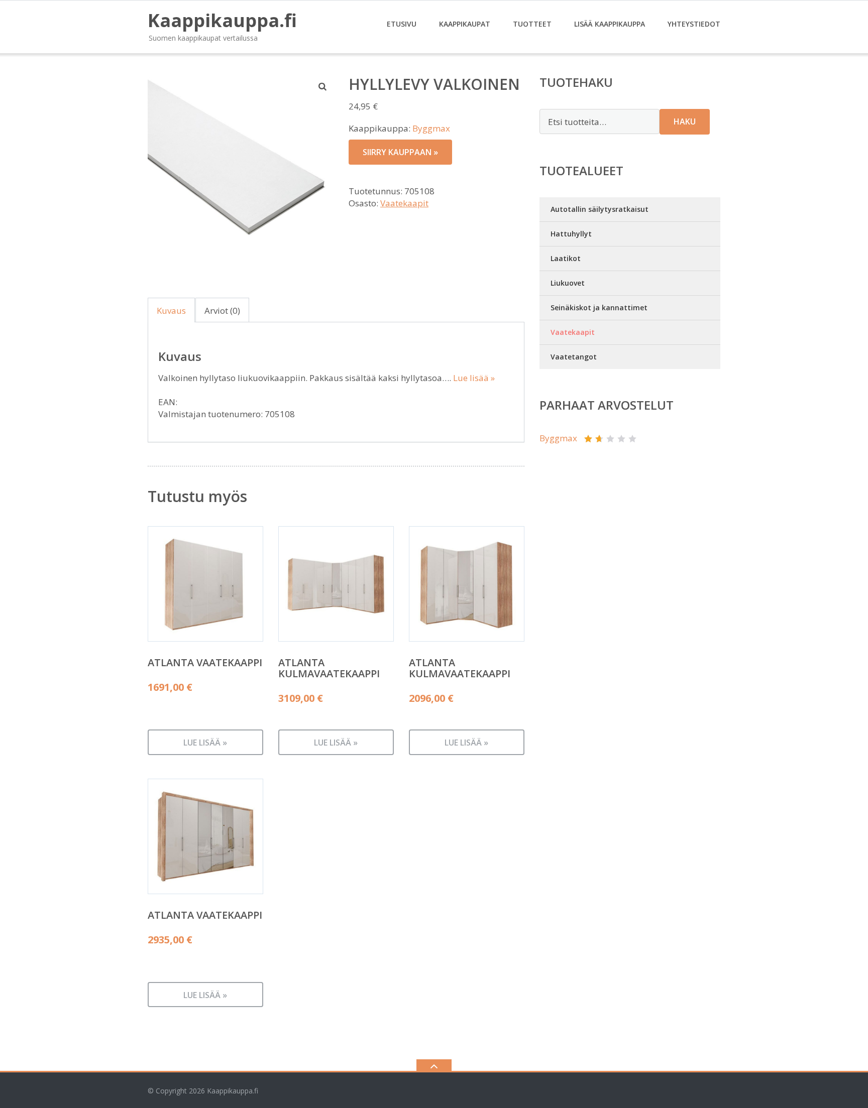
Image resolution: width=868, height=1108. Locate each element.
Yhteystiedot (694, 24)
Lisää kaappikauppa (609, 24)
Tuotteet (532, 24)
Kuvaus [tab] (171, 310)
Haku (685, 121)
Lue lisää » (474, 378)
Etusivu (401, 24)
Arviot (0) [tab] (222, 310)
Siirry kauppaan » (400, 152)
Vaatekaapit (404, 203)
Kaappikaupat (464, 24)
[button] (323, 86)
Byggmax (431, 128)
